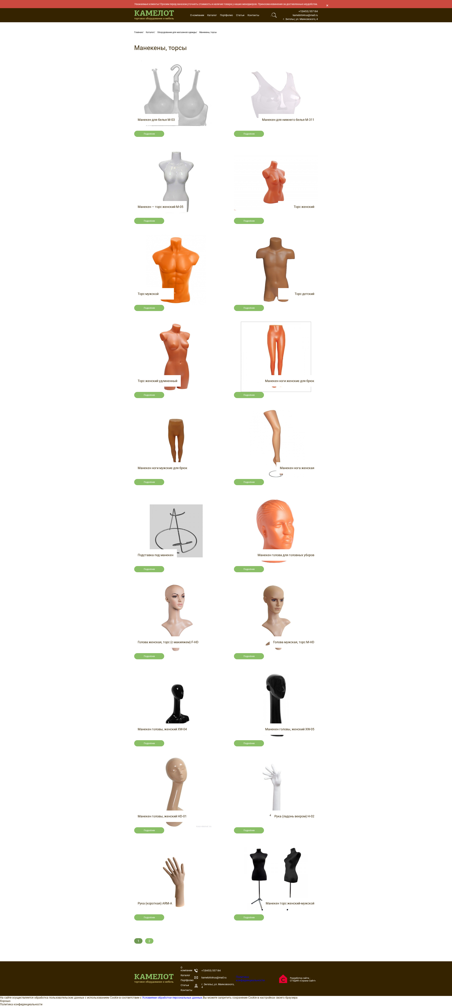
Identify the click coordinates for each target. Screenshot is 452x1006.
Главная (138, 32)
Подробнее (149, 134)
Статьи (240, 15)
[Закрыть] (327, 5)
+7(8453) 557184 (308, 11)
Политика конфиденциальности (250, 978)
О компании (197, 15)
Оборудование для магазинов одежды (176, 32)
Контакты (253, 15)
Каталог (212, 15)
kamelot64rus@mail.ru (305, 15)
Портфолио (226, 15)
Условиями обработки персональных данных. (172, 997)
